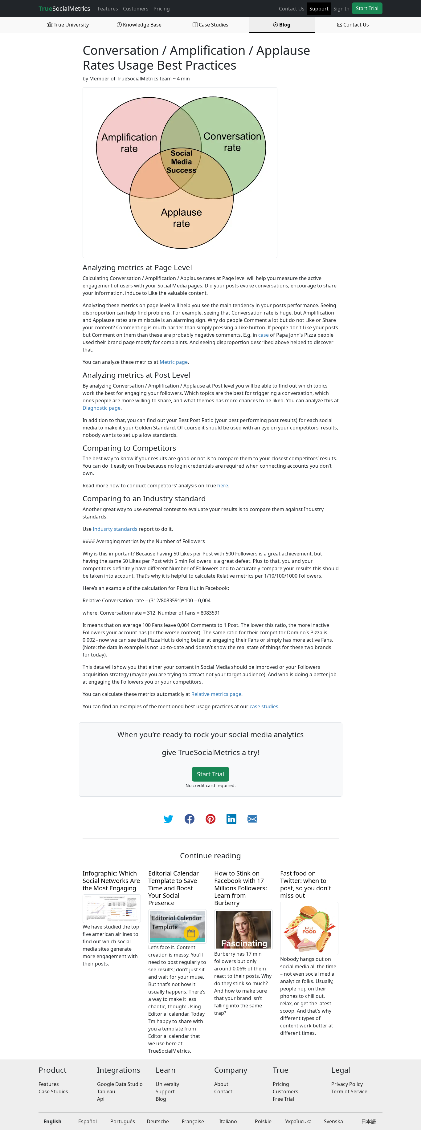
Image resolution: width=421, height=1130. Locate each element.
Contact (223, 1091)
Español (87, 1121)
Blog (284, 24)
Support (319, 8)
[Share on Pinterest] (210, 819)
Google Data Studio (120, 1084)
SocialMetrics (64, 8)
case (263, 334)
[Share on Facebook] (189, 819)
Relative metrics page (216, 694)
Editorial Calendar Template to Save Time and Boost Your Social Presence (173, 888)
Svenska (333, 1121)
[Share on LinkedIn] (231, 819)
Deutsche (158, 1121)
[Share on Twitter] (168, 819)
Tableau (106, 1091)
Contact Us (292, 8)
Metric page (174, 362)
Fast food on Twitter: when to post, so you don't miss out (305, 884)
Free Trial (283, 1098)
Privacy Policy (347, 1084)
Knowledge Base (141, 24)
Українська (298, 1121)
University (167, 1084)
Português (122, 1121)
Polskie (263, 1121)
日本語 (368, 1121)
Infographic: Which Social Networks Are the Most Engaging (111, 880)
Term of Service (349, 1091)
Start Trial (367, 8)
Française (193, 1121)
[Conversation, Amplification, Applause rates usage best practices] (180, 172)
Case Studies (213, 24)
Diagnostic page (102, 407)
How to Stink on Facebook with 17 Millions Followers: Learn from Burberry (240, 888)
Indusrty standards (115, 529)
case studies (264, 706)
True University (70, 24)
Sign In (341, 8)
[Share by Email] (252, 819)
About (221, 1084)
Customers (136, 8)
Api (100, 1098)
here (222, 485)
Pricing (161, 8)
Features (108, 8)
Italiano (228, 1121)
